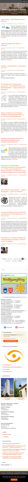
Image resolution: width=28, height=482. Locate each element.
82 (25, 258)
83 (6, 260)
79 (17, 258)
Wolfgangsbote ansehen (10, 340)
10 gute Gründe (6, 369)
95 (15, 260)
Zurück (4, 258)
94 (13, 260)
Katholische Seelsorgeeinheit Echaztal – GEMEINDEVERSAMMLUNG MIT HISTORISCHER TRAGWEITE (12, 140)
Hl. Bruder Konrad (20, 47)
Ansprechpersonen (7, 371)
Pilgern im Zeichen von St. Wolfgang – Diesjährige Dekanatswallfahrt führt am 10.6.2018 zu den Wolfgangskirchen (12, 114)
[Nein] (26, 478)
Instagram (21, 327)
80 (20, 258)
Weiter (19, 260)
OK (14, 479)
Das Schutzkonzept (7, 364)
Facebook (9, 327)
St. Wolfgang (20, 23)
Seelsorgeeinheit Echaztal (14, 9)
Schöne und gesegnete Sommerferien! (11, 443)
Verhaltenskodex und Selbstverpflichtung (12, 367)
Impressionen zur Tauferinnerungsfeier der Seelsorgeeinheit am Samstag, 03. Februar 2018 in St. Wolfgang (13, 239)
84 (9, 260)
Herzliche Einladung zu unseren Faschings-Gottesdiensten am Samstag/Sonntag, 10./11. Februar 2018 (14, 214)
